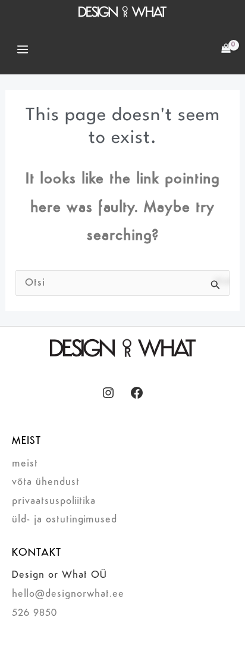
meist (25, 464)
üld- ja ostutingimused (64, 520)
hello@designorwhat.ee (68, 594)
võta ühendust (46, 482)
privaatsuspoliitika (54, 501)
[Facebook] (137, 393)
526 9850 (34, 613)
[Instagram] (108, 393)
